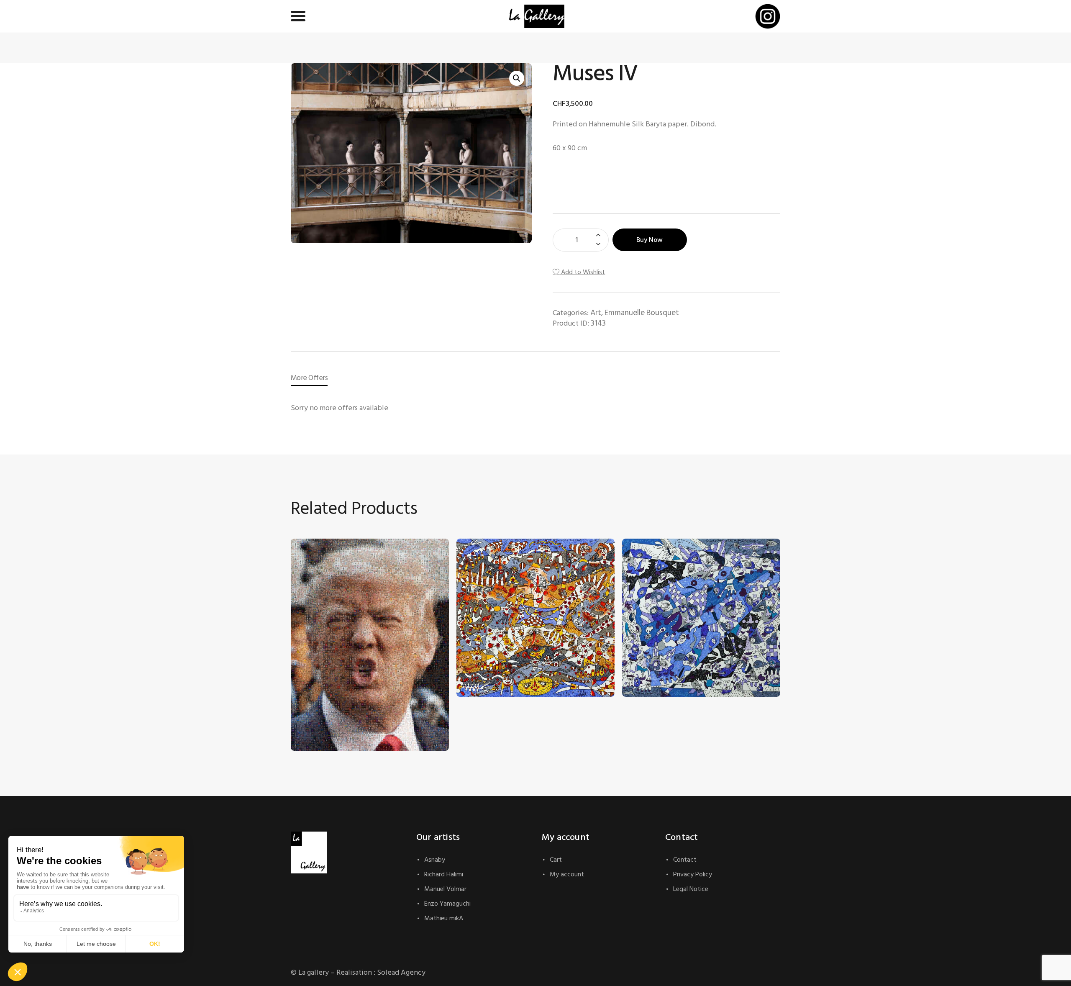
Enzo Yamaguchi (447, 903)
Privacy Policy (692, 874)
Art (595, 312)
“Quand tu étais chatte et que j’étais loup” (692, 652)
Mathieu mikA (443, 918)
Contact (685, 859)
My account (567, 874)
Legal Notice (690, 888)
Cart (556, 859)
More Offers (309, 378)
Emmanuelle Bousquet (642, 312)
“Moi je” (476, 652)
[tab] (309, 378)
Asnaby (434, 859)
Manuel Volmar (445, 888)
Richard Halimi (443, 874)
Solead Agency (401, 972)
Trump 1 (309, 706)
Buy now (649, 239)
